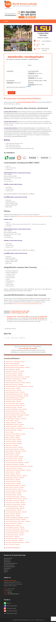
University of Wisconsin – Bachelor (14, 540)
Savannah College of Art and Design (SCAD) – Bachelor (19, 386)
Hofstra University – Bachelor (13, 453)
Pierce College (9, 432)
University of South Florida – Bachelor (15, 529)
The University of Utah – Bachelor (14, 458)
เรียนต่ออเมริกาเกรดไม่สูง (10, 328)
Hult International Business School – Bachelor (17, 394)
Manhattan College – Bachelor (13, 401)
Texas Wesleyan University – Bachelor (15, 392)
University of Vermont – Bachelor (14, 373)
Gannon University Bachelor (13, 363)
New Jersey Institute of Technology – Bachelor (17, 415)
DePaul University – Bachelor (13, 472)
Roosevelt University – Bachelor (14, 495)
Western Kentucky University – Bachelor (16, 519)
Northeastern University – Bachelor (14, 538)
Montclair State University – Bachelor (15, 365)
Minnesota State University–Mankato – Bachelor (18, 367)
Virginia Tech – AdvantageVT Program (15, 361)
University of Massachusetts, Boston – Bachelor (18, 542)
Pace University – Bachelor (12, 536)
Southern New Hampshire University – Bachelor (18, 377)
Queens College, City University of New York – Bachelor (20, 428)
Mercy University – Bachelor (13, 369)
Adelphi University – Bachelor (13, 516)
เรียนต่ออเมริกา (7, 560)
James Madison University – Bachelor (15, 500)
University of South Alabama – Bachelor (16, 434)
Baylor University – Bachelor (13, 438)
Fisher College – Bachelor (12, 420)
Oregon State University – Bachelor (15, 535)
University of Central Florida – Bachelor (16, 504)
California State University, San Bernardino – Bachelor (19, 466)
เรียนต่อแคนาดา (7, 561)
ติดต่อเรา (6, 572)
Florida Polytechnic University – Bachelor (16, 419)
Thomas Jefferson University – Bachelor (16, 413)
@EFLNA (8, 603)
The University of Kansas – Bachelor (15, 506)
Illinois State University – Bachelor (14, 460)
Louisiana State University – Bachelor (15, 508)
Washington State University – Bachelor (16, 485)
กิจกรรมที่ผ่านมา (7, 568)
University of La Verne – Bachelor (14, 489)
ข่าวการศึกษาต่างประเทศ (9, 565)
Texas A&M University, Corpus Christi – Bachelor (18, 521)
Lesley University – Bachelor (13, 474)
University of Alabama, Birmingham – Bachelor (17, 517)
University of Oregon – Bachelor (14, 380)
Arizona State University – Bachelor (15, 457)
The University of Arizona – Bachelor (15, 403)
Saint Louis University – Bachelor (14, 523)
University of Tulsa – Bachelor (13, 388)
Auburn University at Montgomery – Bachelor (17, 396)
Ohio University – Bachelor (12, 455)
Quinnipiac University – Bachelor (14, 426)
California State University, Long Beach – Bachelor (18, 470)
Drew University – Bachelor (13, 544)
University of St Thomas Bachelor (14, 399)
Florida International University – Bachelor (16, 512)
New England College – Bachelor (14, 417)
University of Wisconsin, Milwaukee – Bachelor (17, 462)
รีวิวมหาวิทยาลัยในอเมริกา (9, 566)
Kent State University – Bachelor (14, 430)
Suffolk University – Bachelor (13, 479)
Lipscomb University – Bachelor (14, 443)
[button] (6, 21)
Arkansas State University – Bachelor (15, 449)
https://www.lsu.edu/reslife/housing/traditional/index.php (27, 303)
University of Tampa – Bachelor (13, 439)
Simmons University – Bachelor (13, 390)
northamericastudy (11, 608)
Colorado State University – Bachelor (15, 533)
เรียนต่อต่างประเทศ (8, 558)
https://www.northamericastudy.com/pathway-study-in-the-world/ (33, 216)
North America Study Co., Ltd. (24, 620)
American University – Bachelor (14, 510)
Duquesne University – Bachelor (14, 422)
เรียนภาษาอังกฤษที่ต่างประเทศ (10, 563)
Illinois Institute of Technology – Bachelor (16, 451)
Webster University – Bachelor (13, 483)
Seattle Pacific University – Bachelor (15, 424)
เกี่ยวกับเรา (6, 570)
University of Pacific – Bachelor (13, 493)
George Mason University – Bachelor (15, 527)
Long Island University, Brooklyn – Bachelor (16, 498)
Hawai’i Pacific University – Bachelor (15, 487)
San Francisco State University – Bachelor (16, 379)
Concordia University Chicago (13, 481)
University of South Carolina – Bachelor (16, 502)
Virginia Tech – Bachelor (12, 445)
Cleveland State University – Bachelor (15, 398)
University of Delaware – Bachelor (14, 375)
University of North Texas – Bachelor (15, 411)
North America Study (11, 606)
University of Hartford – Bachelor (14, 468)
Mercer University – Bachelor (13, 436)
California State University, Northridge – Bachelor (18, 382)
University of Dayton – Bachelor (14, 441)
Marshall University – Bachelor (13, 525)
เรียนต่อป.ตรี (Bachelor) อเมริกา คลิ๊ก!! (20, 311)
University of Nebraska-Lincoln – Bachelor (16, 409)
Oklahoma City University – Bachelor (15, 464)
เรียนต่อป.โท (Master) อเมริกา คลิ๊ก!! (19, 313)
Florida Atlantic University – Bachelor (15, 478)
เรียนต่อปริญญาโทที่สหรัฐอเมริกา (13, 547)
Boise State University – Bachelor (14, 447)
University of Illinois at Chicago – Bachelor (16, 491)
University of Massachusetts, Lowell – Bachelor (17, 531)
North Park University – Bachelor (14, 407)
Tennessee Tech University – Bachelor (15, 405)
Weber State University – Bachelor (14, 384)
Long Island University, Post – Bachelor (15, 497)
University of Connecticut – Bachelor (15, 371)
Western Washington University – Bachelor (16, 476)
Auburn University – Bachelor (13, 514)
